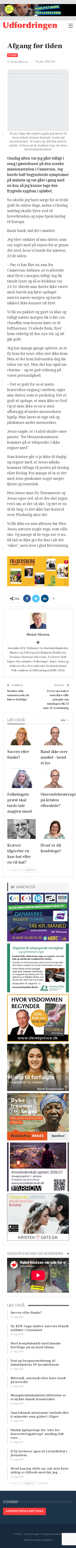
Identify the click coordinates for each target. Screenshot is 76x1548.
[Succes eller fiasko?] (21, 735)
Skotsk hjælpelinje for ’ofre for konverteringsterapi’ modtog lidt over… (37, 1434)
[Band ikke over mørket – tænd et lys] (55, 735)
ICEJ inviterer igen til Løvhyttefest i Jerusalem (39, 1453)
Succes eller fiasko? (26, 1312)
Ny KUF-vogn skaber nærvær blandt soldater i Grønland (40, 1328)
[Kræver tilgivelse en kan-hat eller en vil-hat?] (21, 829)
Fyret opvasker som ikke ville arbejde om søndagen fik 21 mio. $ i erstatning (56, 699)
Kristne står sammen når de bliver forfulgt (18, 695)
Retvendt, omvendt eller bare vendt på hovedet (38, 1380)
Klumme (12, 55)
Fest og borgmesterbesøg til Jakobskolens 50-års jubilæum (35, 1363)
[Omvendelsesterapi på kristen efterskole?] (55, 778)
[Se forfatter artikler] (38, 621)
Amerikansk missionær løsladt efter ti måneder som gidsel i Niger (40, 1415)
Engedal (47, 1540)
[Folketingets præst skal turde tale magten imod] (21, 778)
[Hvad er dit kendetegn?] (55, 829)
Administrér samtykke (24, 1511)
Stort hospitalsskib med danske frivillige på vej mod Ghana (36, 1345)
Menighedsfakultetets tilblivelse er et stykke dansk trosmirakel (38, 1397)
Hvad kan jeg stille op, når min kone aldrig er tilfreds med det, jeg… (40, 1470)
